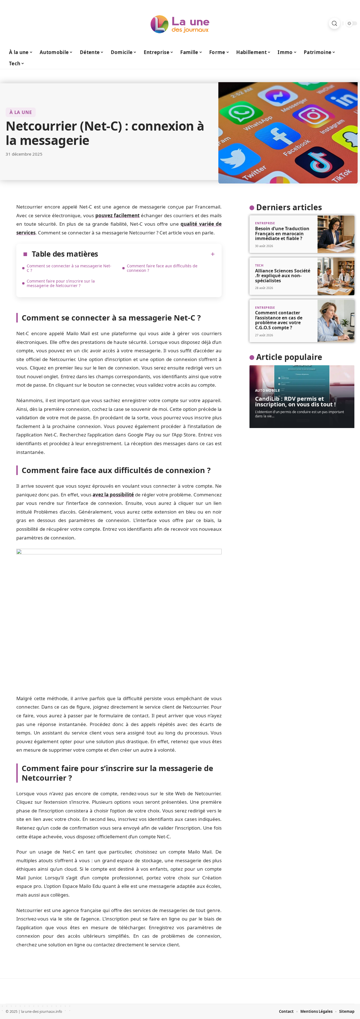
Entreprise (265, 223)
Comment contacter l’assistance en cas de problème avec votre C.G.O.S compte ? (278, 320)
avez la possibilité (113, 494)
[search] (334, 23)
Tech (259, 265)
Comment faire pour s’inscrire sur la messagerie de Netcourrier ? (61, 283)
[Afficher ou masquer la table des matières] (156, 254)
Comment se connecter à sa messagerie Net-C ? (69, 268)
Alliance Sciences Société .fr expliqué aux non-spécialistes (282, 276)
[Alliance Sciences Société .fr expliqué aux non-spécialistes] (336, 276)
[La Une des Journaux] (180, 23)
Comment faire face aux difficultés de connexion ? (162, 268)
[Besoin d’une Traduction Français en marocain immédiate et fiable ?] (336, 234)
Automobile (267, 390)
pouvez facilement (117, 215)
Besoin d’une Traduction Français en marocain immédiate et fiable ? (282, 233)
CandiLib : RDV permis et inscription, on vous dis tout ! (295, 401)
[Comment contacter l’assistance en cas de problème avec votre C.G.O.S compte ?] (336, 321)
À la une (21, 112)
